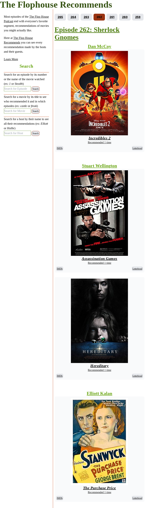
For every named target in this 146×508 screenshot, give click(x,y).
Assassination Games (99, 258)
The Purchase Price (99, 488)
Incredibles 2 (100, 138)
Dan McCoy (99, 46)
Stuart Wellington (99, 165)
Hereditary (99, 366)
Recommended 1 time (99, 142)
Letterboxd (137, 148)
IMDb (60, 148)
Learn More (11, 59)
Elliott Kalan (99, 393)
